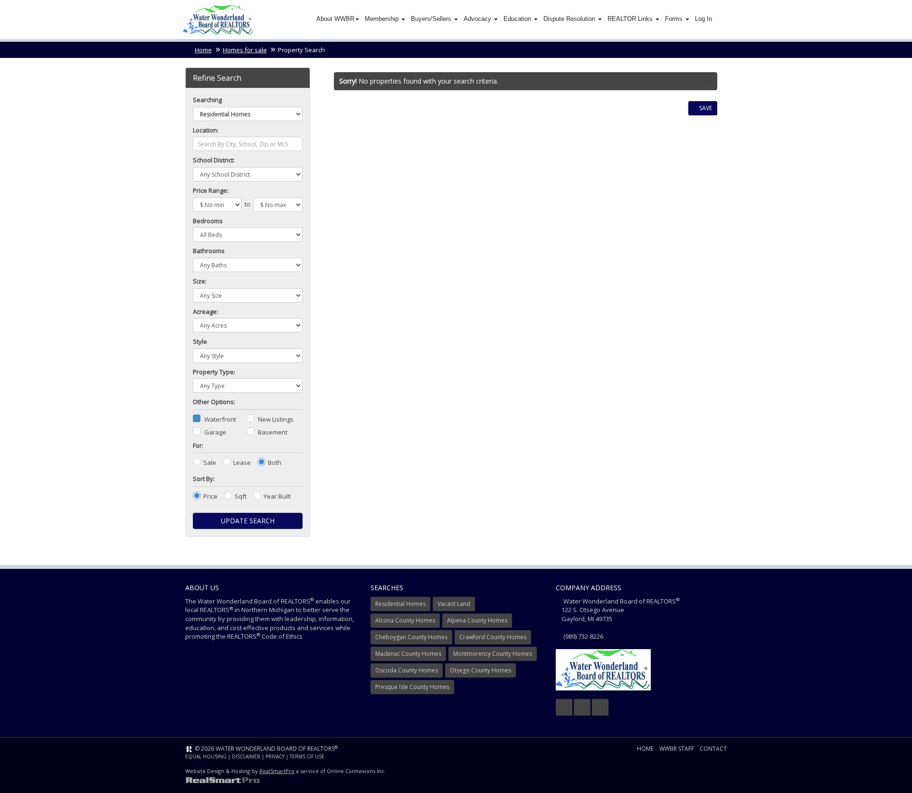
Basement (272, 432)
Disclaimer (246, 756)
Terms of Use (307, 756)
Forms (674, 18)
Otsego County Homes (480, 670)
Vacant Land (453, 604)
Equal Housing (206, 756)
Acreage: (205, 311)
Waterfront (220, 419)
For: (198, 445)
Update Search (248, 520)
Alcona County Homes (405, 620)
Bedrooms (208, 221)
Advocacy (478, 18)
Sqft (241, 496)
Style (200, 341)
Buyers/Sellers (432, 18)
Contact (713, 749)
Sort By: (204, 478)
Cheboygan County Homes (411, 637)
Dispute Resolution (570, 18)
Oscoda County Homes (406, 670)
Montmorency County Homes (492, 654)
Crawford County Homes (492, 637)
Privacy (275, 756)
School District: (214, 160)
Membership (382, 18)
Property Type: (214, 372)
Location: (205, 130)
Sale (209, 462)
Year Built (277, 496)
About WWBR (335, 18)
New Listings (276, 419)
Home (203, 50)
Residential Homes (400, 604)
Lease (242, 462)
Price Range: (210, 190)
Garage (215, 432)
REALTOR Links (631, 18)
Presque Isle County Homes (412, 687)
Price (210, 496)
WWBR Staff (676, 749)
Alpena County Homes (477, 620)
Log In (703, 18)
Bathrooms (209, 250)
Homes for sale (245, 50)
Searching (207, 99)
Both (274, 462)
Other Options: (214, 401)
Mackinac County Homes (408, 654)
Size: (200, 281)
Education (518, 18)
